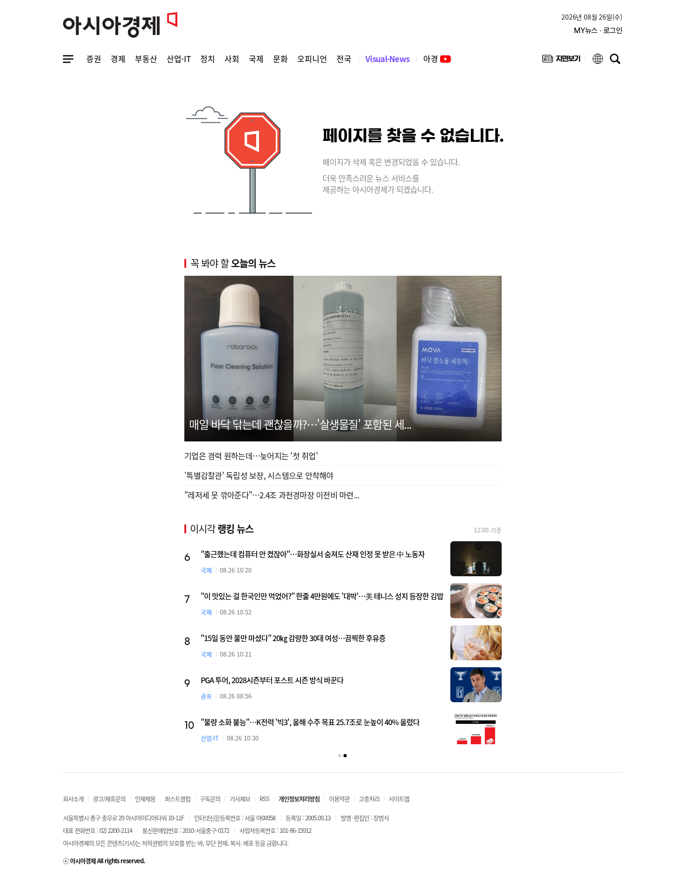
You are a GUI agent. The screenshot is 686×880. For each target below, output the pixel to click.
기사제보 (240, 798)
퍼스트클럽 (177, 798)
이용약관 (339, 798)
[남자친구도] (475, 684)
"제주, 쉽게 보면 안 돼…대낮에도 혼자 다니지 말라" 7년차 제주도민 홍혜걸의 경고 (318, 553)
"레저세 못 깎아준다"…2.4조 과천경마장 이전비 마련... (271, 495)
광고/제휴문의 (109, 798)
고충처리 (369, 798)
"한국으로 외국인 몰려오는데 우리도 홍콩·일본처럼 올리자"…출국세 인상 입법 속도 (322, 637)
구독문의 (210, 798)
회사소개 (73, 798)
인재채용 (145, 798)
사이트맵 (399, 798)
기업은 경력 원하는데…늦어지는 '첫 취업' (251, 455)
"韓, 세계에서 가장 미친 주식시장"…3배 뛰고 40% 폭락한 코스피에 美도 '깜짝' (314, 721)
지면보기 (561, 60)
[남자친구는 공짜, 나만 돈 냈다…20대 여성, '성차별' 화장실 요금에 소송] (475, 600)
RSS (264, 798)
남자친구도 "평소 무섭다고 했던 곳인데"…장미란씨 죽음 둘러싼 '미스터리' (308, 679)
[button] (339, 755)
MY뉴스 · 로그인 (598, 30)
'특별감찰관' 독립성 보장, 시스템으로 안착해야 (259, 475)
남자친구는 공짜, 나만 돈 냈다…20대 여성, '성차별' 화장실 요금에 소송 (302, 595)
